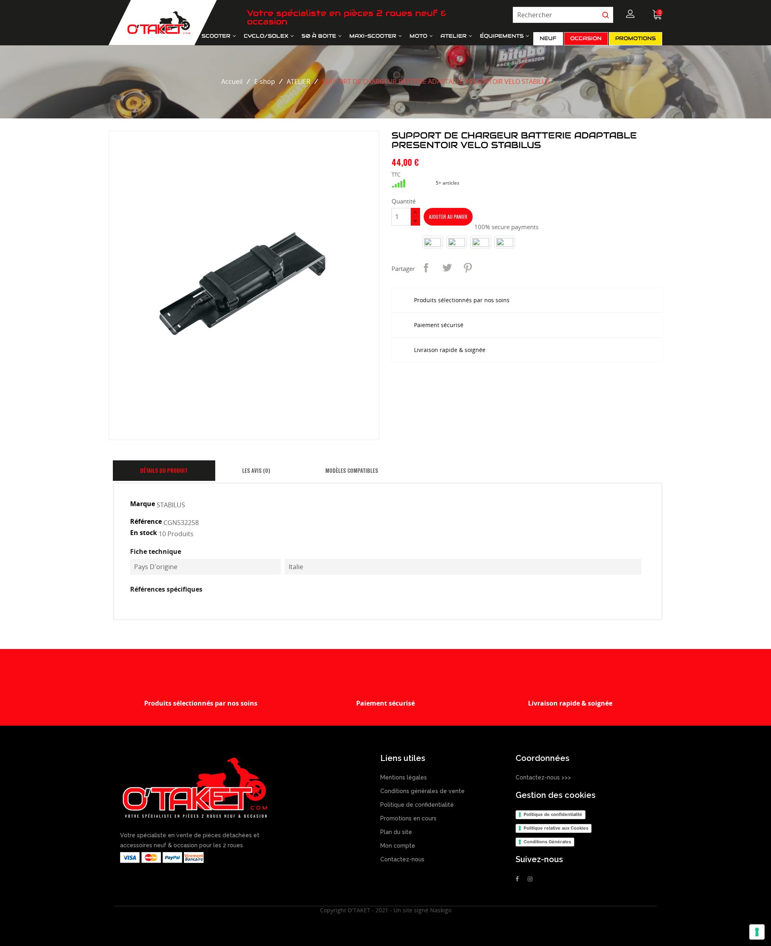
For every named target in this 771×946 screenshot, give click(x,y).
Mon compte (397, 845)
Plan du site (396, 832)
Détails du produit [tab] (164, 470)
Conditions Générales (547, 841)
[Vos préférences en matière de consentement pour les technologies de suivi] (757, 932)
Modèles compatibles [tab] (351, 470)
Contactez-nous (402, 859)
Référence (146, 521)
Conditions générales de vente (422, 791)
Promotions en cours (408, 818)
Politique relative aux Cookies (556, 828)
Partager (426, 268)
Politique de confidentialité (417, 805)
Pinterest (468, 268)
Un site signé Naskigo (422, 910)
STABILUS (171, 504)
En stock (143, 533)
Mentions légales (403, 777)
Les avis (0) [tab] (256, 470)
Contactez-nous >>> (544, 777)
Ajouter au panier (448, 216)
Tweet (447, 268)
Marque (142, 504)
